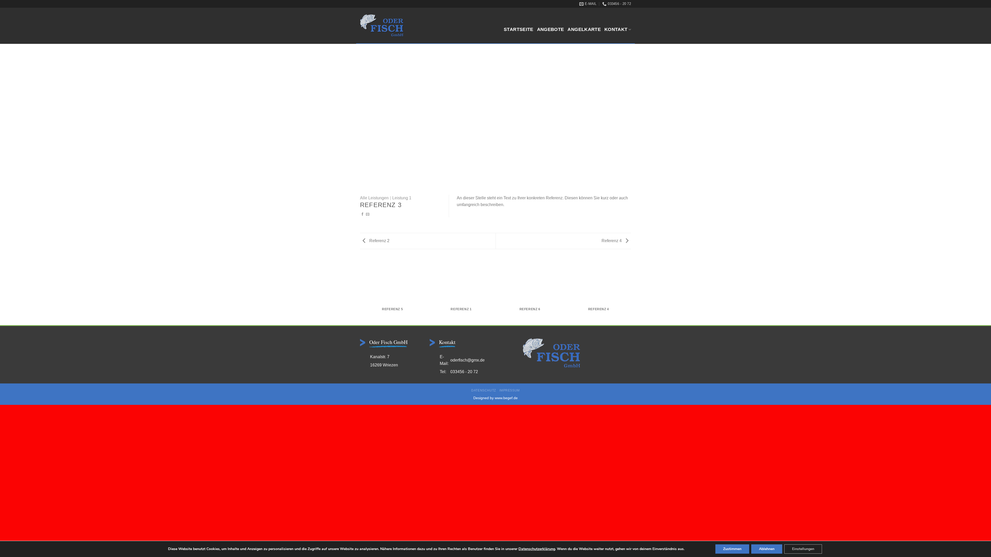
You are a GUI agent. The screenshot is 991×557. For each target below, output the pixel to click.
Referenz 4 (612, 241)
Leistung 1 (401, 198)
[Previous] (372, 119)
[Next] (619, 119)
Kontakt (615, 29)
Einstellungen (803, 548)
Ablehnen (766, 548)
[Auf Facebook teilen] (362, 214)
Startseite (518, 29)
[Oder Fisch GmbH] (382, 25)
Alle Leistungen (374, 198)
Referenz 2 (378, 241)
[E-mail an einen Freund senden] (367, 214)
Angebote (550, 29)
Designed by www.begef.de (495, 398)
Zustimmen (732, 548)
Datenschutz (483, 390)
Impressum (509, 390)
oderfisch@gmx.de (467, 360)
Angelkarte (584, 29)
